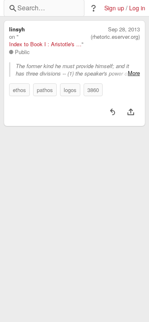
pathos (45, 89)
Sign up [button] (114, 8)
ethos (19, 89)
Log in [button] (137, 8)
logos (70, 89)
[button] (93, 8)
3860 (93, 89)
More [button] (134, 73)
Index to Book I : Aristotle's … (45, 44)
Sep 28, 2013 (124, 29)
